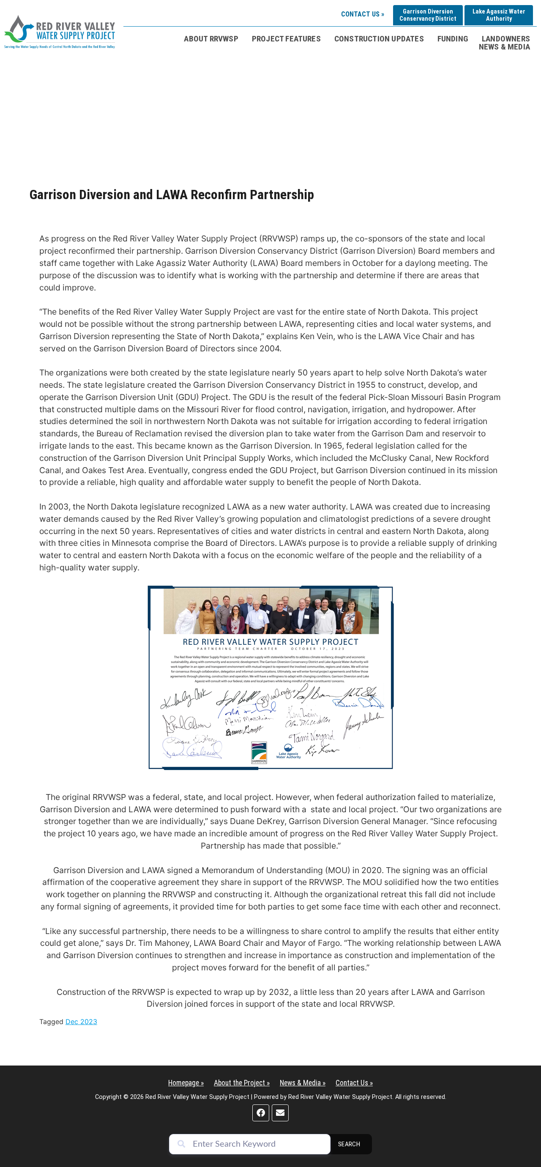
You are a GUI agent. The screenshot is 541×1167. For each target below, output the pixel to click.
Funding (452, 39)
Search (349, 1144)
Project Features (286, 39)
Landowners (506, 39)
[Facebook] (260, 1112)
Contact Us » (362, 14)
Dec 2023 (81, 1021)
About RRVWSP (211, 39)
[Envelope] (280, 1112)
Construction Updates (379, 39)
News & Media (504, 47)
